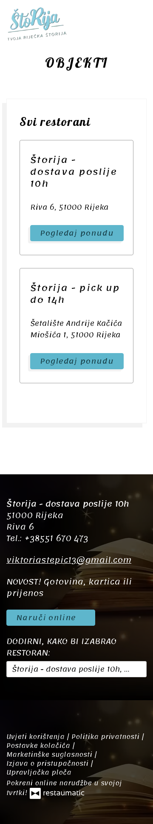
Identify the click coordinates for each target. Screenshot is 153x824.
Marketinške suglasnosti (50, 755)
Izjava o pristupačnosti (48, 764)
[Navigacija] (138, 23)
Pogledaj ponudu (77, 233)
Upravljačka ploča (38, 772)
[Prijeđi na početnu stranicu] (36, 23)
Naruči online (47, 617)
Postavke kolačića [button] (39, 746)
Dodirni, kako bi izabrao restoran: (61, 647)
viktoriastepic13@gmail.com (68, 560)
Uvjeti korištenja (36, 737)
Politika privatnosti (106, 737)
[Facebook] (17, 699)
